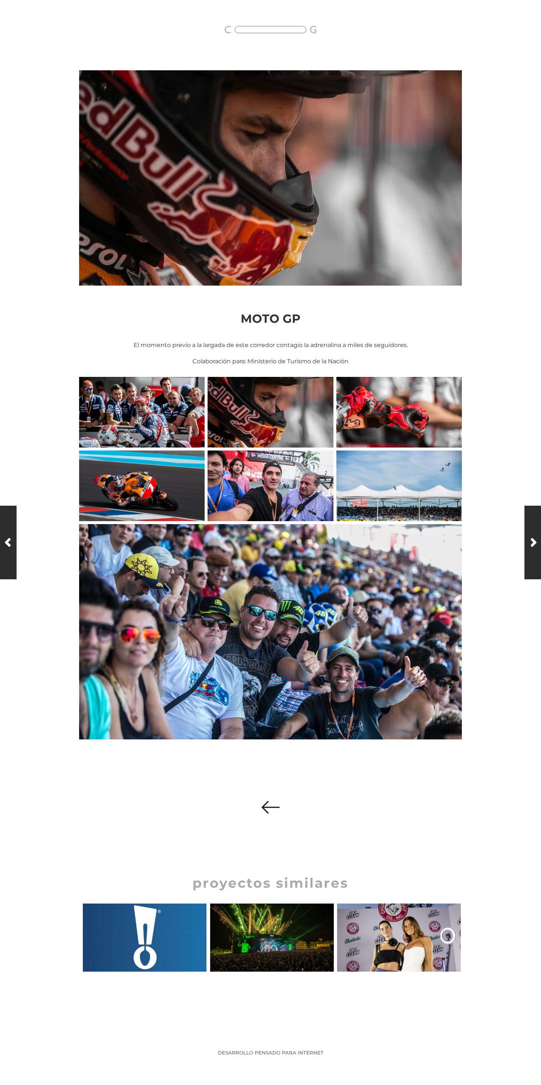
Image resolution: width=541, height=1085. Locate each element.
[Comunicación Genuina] (270, 29)
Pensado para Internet (289, 1053)
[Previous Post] (8, 542)
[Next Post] (532, 542)
